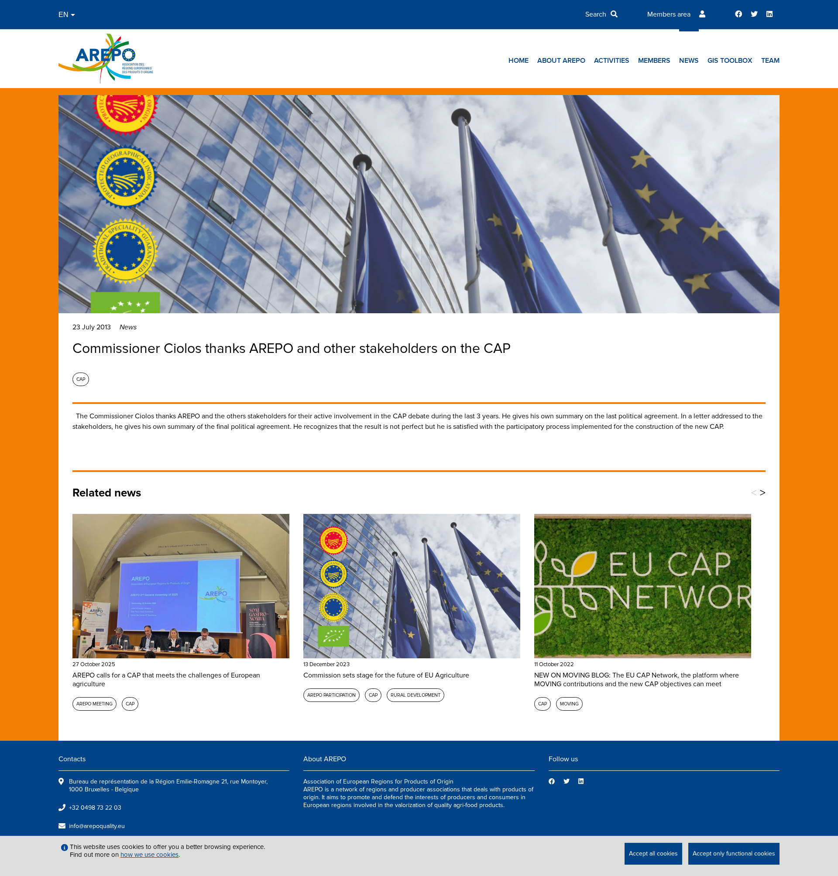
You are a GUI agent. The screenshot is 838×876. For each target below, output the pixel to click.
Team (770, 60)
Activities (611, 60)
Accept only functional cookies (734, 853)
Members (654, 60)
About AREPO (561, 60)
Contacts (72, 759)
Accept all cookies (653, 853)
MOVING (569, 704)
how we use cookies (149, 855)
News (689, 60)
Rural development (415, 695)
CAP (80, 379)
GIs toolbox (729, 60)
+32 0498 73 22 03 (95, 807)
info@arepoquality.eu (97, 826)
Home (518, 60)
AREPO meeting (94, 704)
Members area (668, 14)
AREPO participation (331, 695)
